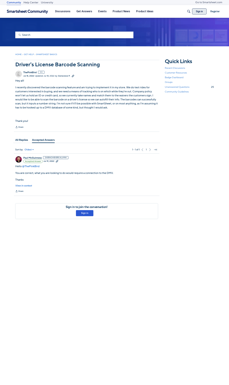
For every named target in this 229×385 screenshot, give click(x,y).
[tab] (21, 140)
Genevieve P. (64, 76)
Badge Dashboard (174, 77)
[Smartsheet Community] (27, 11)
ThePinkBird (30, 72)
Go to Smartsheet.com (208, 2)
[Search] (189, 11)
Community (14, 2)
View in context (23, 185)
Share (19, 127)
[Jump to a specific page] (155, 149)
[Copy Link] (73, 75)
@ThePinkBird (31, 166)
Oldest (28, 149)
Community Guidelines (177, 91)
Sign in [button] (84, 213)
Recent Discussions (175, 68)
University (47, 2)
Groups (169, 82)
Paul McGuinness (32, 157)
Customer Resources (176, 72)
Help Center (30, 2)
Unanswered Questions (189, 87)
